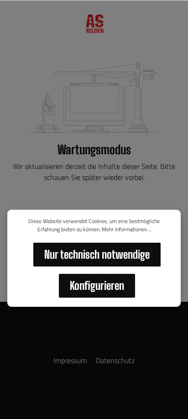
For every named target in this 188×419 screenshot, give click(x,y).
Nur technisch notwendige (97, 254)
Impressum (71, 360)
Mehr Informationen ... (126, 229)
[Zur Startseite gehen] (94, 23)
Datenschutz (115, 360)
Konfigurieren (97, 285)
